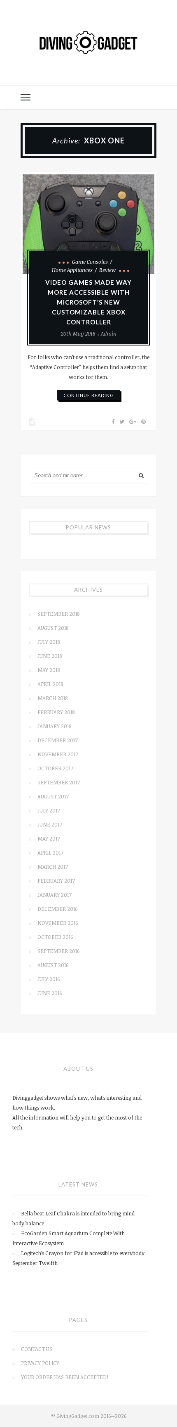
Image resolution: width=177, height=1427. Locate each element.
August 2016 (52, 965)
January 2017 (54, 894)
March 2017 (52, 866)
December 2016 (57, 908)
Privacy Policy (40, 1363)
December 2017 (57, 740)
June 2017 (49, 824)
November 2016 (57, 923)
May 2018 (48, 670)
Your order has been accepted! (64, 1377)
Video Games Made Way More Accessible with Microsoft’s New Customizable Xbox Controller (88, 302)
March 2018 (52, 698)
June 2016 (49, 993)
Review (107, 270)
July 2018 (48, 642)
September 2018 (58, 613)
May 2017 (48, 838)
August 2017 (53, 796)
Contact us (36, 1349)
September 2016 (58, 951)
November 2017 (57, 754)
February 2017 (56, 880)
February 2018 (56, 712)
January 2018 (54, 726)
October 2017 (55, 768)
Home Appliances (72, 270)
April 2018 (50, 684)
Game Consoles (90, 261)
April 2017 (50, 852)
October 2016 (55, 937)
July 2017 (48, 810)
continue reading (88, 395)
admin (108, 333)
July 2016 (48, 979)
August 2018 (52, 627)
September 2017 (58, 782)
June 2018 (49, 656)
